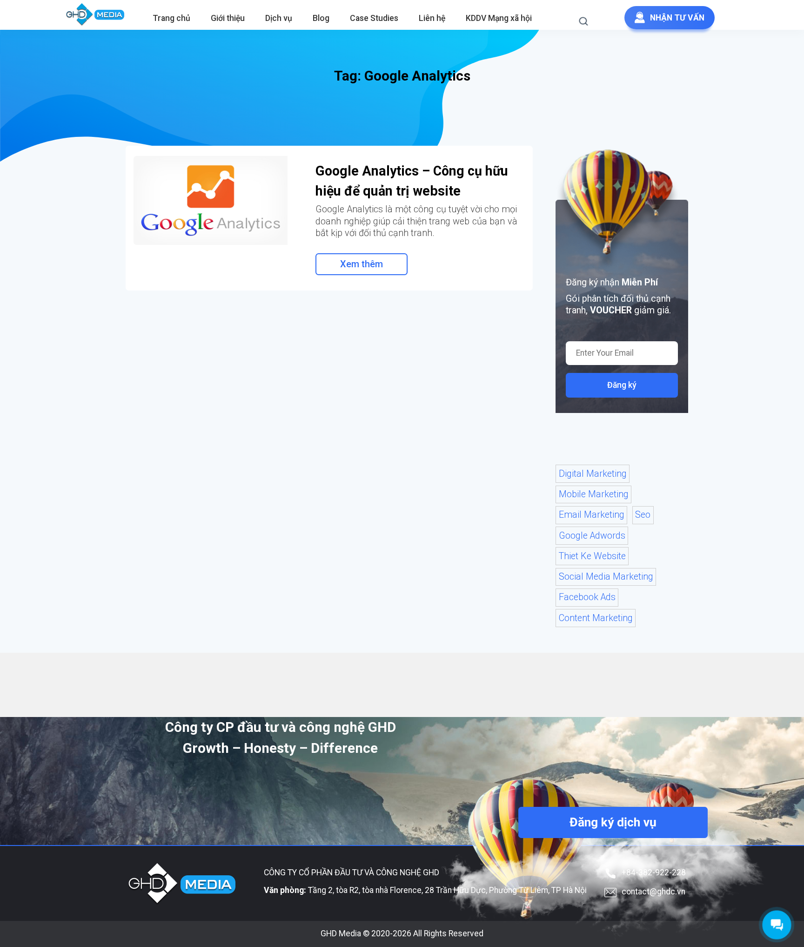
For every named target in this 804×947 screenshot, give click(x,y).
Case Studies (374, 18)
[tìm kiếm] (588, 23)
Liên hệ (432, 18)
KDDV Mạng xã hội (499, 18)
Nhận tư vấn (677, 17)
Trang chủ (171, 18)
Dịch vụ (278, 18)
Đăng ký (621, 385)
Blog (321, 18)
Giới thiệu (228, 18)
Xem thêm (361, 264)
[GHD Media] (95, 15)
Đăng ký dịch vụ (613, 822)
